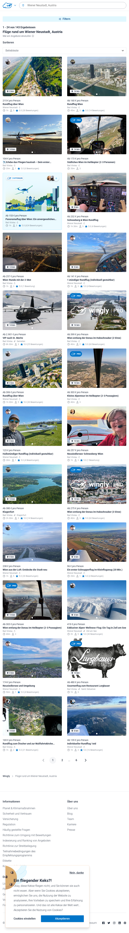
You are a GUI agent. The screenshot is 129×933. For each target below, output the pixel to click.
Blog (70, 813)
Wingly (6, 776)
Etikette (7, 860)
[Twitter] (109, 923)
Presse (71, 829)
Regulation (9, 824)
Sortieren (8, 42)
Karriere (71, 824)
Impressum (90, 922)
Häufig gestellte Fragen (16, 829)
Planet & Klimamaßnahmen (19, 808)
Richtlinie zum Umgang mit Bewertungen (27, 835)
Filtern (66, 19)
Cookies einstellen (25, 918)
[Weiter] (85, 760)
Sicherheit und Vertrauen (17, 813)
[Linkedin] (119, 923)
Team (70, 819)
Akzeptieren (62, 918)
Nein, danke (77, 872)
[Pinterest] (125, 923)
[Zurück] (43, 760)
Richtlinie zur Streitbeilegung (19, 846)
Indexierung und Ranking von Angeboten (27, 840)
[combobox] (72, 5)
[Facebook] (103, 923)
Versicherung (10, 819)
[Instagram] (114, 923)
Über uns (72, 808)
